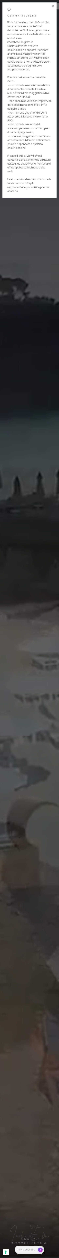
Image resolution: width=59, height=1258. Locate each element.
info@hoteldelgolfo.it (20, 42)
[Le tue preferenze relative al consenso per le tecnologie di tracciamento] (6, 1252)
